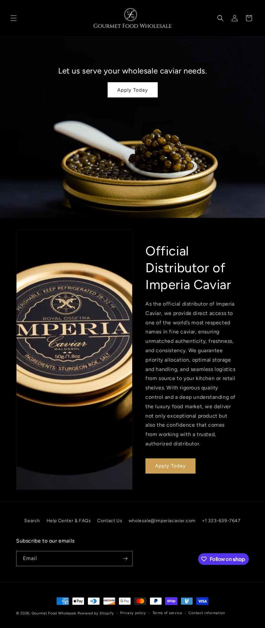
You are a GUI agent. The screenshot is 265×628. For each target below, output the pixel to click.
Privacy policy (133, 613)
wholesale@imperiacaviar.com (162, 520)
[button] (13, 18)
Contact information (206, 613)
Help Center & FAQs (69, 520)
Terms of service (167, 613)
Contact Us (109, 520)
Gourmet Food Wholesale (54, 613)
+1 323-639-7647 (221, 520)
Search (32, 520)
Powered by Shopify (96, 613)
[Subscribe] (125, 558)
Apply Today (132, 90)
